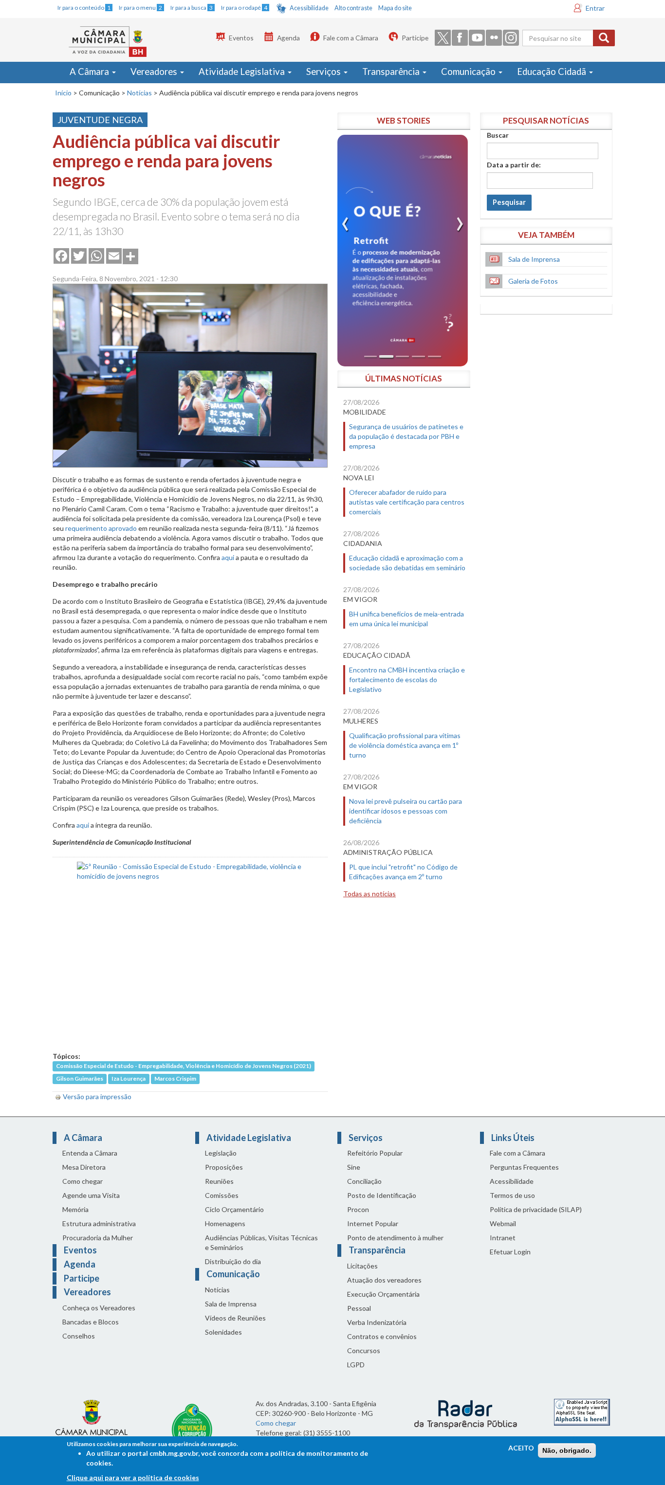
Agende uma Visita (91, 1195)
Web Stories (403, 120)
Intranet (503, 1237)
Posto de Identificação (381, 1195)
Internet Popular (372, 1223)
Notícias (139, 93)
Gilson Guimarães (79, 1079)
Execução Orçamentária (383, 1294)
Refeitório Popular (375, 1153)
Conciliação (364, 1181)
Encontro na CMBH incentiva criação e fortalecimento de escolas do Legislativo (407, 679)
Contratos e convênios (382, 1336)
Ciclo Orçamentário (234, 1209)
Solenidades (223, 1332)
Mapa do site (395, 8)
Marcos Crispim (175, 1079)
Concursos (363, 1350)
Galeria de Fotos (533, 281)
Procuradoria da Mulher (97, 1237)
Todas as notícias (369, 893)
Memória (75, 1209)
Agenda (288, 38)
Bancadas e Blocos (90, 1322)
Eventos (241, 38)
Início (63, 93)
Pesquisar (509, 202)
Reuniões (219, 1181)
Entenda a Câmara (89, 1153)
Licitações (362, 1266)
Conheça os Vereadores (98, 1308)
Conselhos (78, 1336)
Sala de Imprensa (534, 259)
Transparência (392, 71)
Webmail (503, 1223)
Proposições (224, 1167)
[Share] (130, 255)
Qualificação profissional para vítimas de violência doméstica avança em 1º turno (405, 745)
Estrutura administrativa (99, 1223)
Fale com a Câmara (350, 38)
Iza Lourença (128, 1079)
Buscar (498, 135)
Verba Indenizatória (376, 1322)
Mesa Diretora (84, 1167)
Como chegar (82, 1181)
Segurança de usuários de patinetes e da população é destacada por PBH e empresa (406, 436)
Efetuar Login (510, 1252)
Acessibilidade (309, 8)
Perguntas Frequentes (524, 1167)
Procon (358, 1209)
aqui (228, 557)
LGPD (356, 1364)
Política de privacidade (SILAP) (536, 1209)
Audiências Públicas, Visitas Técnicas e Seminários (261, 1242)
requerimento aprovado (101, 528)
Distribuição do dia (233, 1261)
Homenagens (225, 1223)
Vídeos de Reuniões (235, 1318)
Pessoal (359, 1308)
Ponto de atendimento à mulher (395, 1237)
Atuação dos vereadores (384, 1280)
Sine (353, 1167)
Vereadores (154, 71)
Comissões (222, 1195)
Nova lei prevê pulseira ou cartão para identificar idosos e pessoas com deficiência (405, 811)
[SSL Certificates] (582, 1411)
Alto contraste (353, 8)
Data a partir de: (514, 165)
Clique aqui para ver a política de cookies (133, 1477)
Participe (415, 38)
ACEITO (521, 1448)
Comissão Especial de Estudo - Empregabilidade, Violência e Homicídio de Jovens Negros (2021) (183, 1066)
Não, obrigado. (566, 1450)
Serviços (324, 71)
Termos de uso (512, 1195)
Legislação (221, 1153)
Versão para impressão (97, 1096)
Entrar (595, 8)
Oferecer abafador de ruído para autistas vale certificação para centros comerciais (406, 502)
